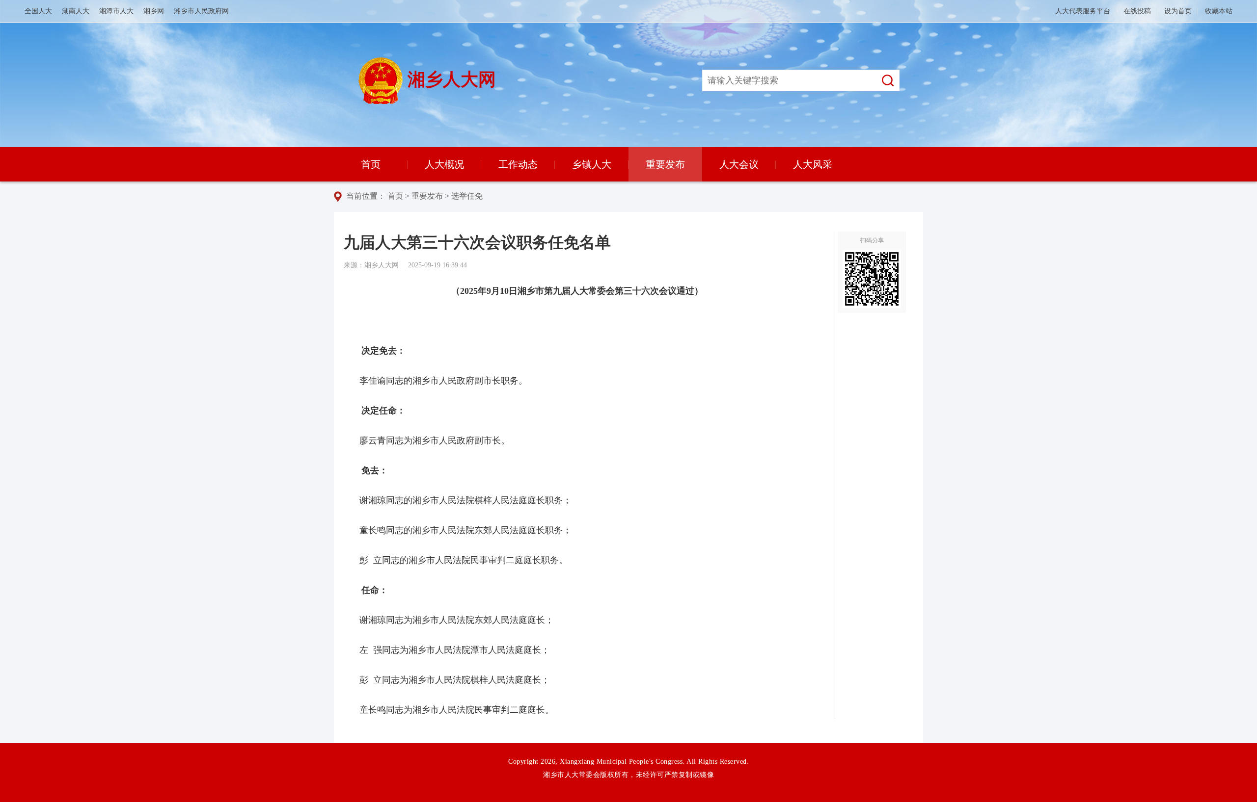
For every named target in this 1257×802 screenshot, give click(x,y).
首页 (371, 164)
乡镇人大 (591, 164)
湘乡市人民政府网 (201, 11)
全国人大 (38, 11)
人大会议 (739, 164)
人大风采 (812, 164)
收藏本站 (1218, 11)
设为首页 (1178, 11)
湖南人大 (75, 11)
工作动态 (518, 164)
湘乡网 (153, 11)
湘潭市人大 (116, 11)
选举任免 (467, 196)
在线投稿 (1137, 11)
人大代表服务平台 (1082, 11)
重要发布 (665, 164)
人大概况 (444, 164)
